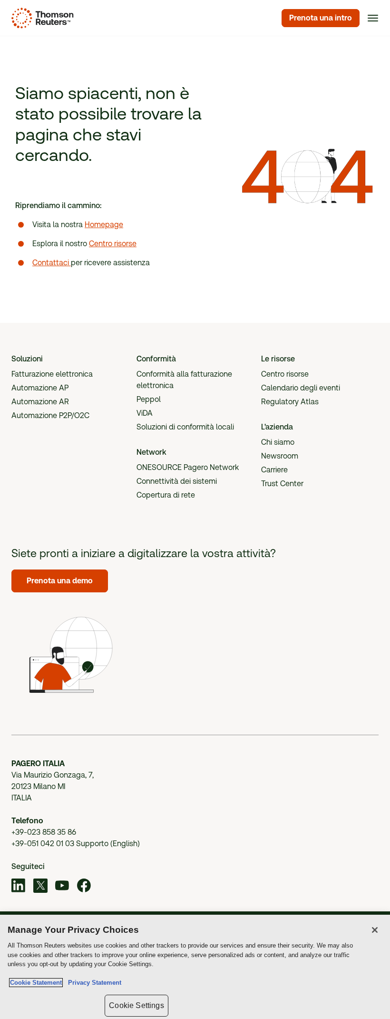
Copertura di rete (165, 495)
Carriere (274, 469)
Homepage (104, 224)
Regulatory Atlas (290, 401)
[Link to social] (18, 887)
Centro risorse (112, 243)
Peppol (148, 399)
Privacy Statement (92, 982)
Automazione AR (40, 401)
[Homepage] (41, 18)
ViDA (144, 413)
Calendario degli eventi (300, 387)
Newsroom (279, 455)
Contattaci (51, 262)
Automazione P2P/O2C (50, 415)
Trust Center (282, 483)
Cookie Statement (36, 982)
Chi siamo (277, 442)
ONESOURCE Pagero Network (187, 467)
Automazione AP (39, 387)
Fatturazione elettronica (52, 374)
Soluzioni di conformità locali (185, 426)
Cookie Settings (136, 1005)
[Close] (374, 929)
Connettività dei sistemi (176, 481)
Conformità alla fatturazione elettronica (184, 380)
